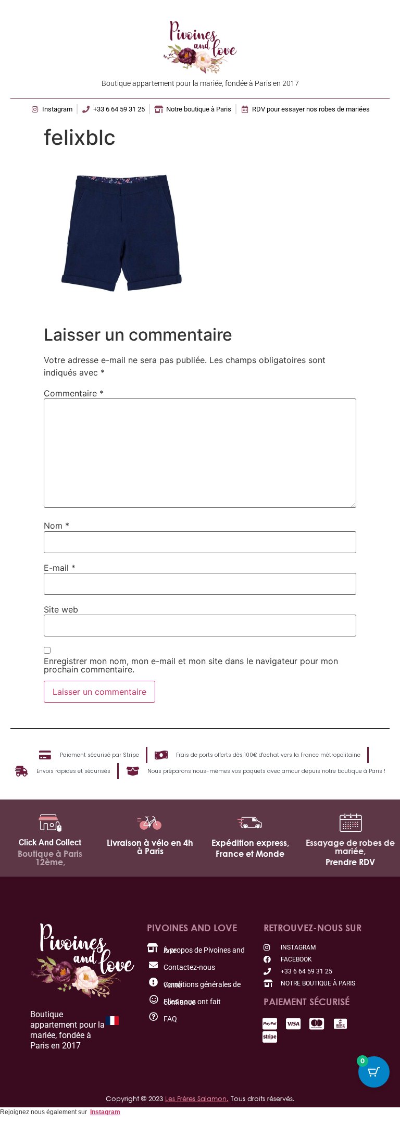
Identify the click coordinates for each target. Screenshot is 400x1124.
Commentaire (74, 393)
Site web (61, 609)
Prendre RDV (350, 862)
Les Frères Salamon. (197, 1098)
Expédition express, (250, 843)
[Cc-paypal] (270, 1023)
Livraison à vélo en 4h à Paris (150, 847)
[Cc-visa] (293, 1023)
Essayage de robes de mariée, (350, 847)
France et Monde (250, 853)
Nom (56, 525)
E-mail (60, 568)
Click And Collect (50, 842)
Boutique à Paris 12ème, (50, 857)
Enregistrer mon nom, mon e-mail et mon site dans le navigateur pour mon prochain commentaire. (191, 665)
